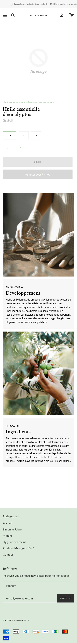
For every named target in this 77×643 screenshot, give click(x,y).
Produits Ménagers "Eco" (18, 548)
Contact (8, 554)
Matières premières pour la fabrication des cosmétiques (28, 102)
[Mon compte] (61, 15)
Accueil (7, 523)
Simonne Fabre (12, 529)
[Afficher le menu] (5, 15)
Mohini (7, 535)
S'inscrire (65, 598)
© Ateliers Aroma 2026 (16, 620)
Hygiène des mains (14, 542)
